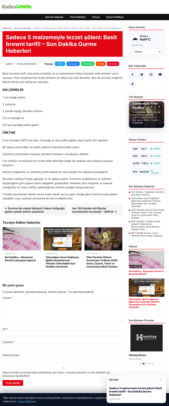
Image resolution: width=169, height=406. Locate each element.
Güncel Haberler (54, 17)
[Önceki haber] (152, 106)
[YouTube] (160, 74)
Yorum (7, 297)
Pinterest (113, 64)
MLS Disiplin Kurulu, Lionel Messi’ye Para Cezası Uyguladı (146, 234)
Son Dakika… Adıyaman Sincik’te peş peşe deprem (147, 193)
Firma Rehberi (78, 17)
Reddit (101, 64)
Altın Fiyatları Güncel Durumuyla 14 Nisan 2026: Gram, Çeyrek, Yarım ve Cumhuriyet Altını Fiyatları (147, 213)
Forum (96, 17)
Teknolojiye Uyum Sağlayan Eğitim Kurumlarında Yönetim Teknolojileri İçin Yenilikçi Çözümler (146, 202)
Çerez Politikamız (26, 401)
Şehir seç (138, 45)
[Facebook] (132, 74)
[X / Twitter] (142, 74)
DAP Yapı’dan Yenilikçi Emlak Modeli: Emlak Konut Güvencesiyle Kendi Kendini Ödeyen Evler (145, 225)
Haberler (6, 28)
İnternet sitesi (10, 355)
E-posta (8, 342)
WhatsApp (87, 64)
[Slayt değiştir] (141, 363)
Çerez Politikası (115, 17)
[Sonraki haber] (159, 106)
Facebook (73, 64)
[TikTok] (132, 84)
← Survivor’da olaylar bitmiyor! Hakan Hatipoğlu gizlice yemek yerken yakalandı (35, 210)
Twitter (60, 64)
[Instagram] (151, 74)
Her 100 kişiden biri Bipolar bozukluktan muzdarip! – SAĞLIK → (94, 210)
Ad (5, 329)
